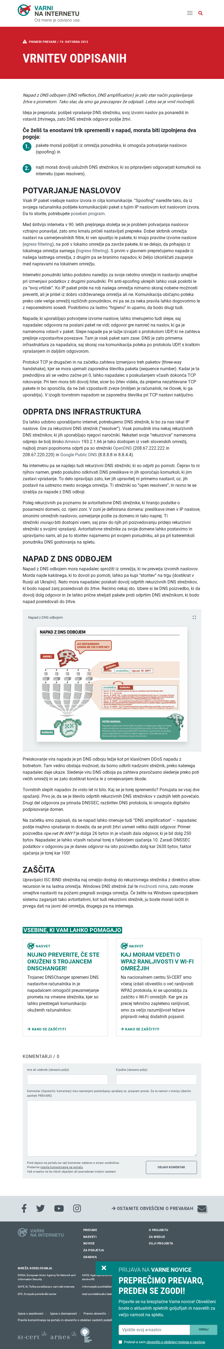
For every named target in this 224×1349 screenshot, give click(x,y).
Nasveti (90, 1237)
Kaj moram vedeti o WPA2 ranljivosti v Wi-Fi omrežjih (157, 961)
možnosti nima (153, 886)
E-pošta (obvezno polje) (132, 1070)
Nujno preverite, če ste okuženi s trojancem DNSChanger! (63, 961)
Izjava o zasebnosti (30, 1313)
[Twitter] (40, 1208)
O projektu (158, 1230)
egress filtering (38, 244)
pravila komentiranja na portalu (61, 1167)
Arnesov (72, 441)
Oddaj (203, 1329)
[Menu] (190, 13)
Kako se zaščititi (49, 1029)
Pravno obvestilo (95, 1313)
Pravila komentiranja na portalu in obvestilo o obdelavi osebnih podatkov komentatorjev (77, 1320)
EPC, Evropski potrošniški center (37, 1294)
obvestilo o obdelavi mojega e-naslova (175, 1342)
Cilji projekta (161, 1243)
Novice (89, 1243)
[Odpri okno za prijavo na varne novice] (104, 1268)
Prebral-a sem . (165, 1342)
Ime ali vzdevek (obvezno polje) (48, 1070)
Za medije (157, 1237)
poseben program (88, 213)
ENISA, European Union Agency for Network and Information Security (47, 1277)
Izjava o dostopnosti (63, 1313)
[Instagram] (77, 1208)
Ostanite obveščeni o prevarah (154, 1208)
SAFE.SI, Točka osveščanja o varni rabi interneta (46, 1286)
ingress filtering (92, 250)
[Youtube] (59, 1208)
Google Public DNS (78, 454)
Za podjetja (93, 1250)
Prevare (90, 1230)
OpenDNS (122, 448)
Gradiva (90, 1257)
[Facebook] (24, 1208)
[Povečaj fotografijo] (194, 617)
